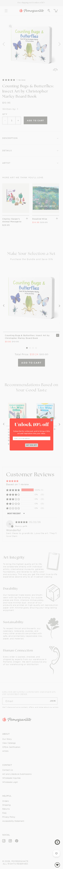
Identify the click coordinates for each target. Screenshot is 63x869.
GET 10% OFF (31, 445)
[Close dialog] (52, 420)
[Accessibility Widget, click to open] (57, 842)
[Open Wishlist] (57, 864)
